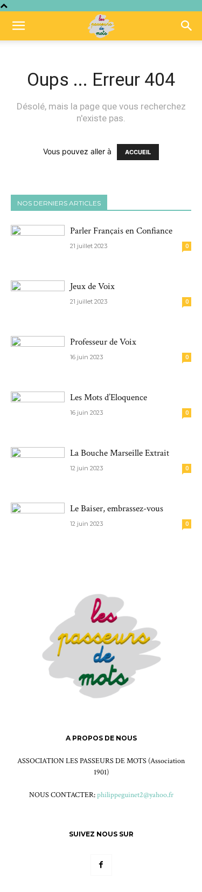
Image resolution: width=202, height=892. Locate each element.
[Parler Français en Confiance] (38, 244)
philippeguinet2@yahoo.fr (135, 795)
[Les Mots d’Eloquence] (38, 411)
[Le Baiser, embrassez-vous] (38, 522)
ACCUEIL (138, 152)
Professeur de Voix (103, 342)
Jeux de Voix (92, 286)
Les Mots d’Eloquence (108, 397)
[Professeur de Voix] (38, 355)
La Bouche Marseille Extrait (119, 453)
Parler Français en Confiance (121, 231)
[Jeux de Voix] (38, 300)
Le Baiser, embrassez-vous (116, 508)
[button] (18, 25)
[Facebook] (101, 865)
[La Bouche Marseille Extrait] (38, 460)
